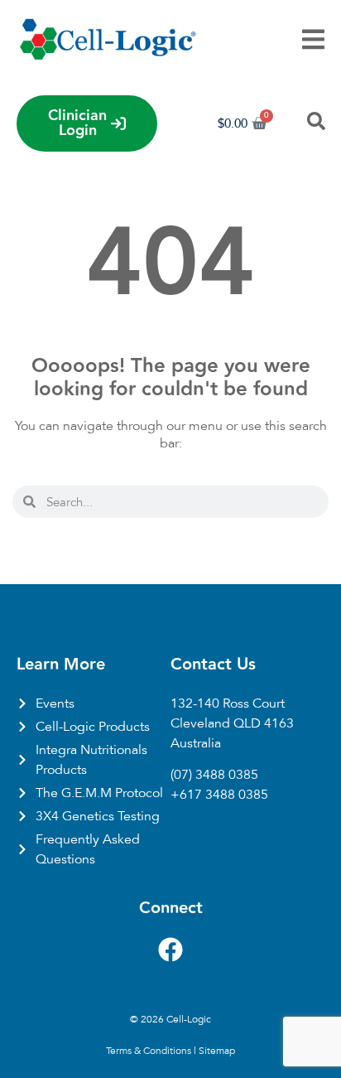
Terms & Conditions (148, 1050)
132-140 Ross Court (227, 703)
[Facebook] (170, 949)
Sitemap (217, 1050)
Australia (195, 743)
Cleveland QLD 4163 (232, 723)
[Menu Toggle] (313, 39)
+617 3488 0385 (219, 794)
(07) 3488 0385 (214, 774)
